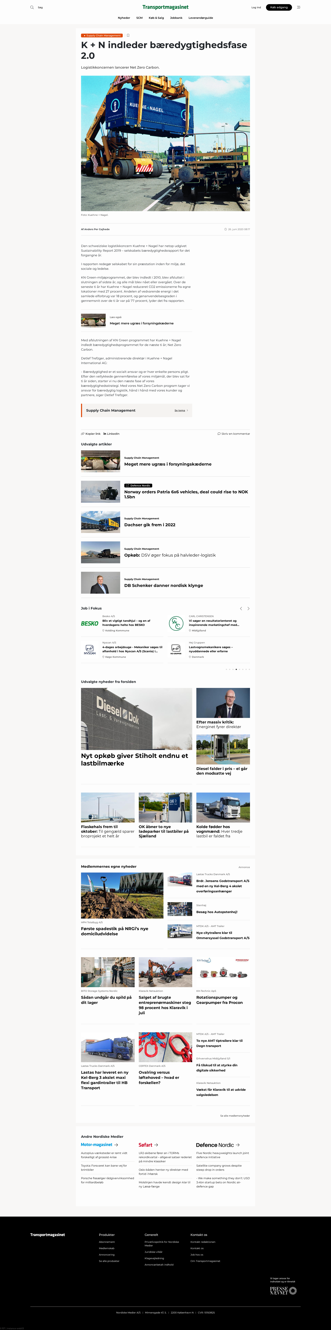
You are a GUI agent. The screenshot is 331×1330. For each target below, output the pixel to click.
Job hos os (196, 1254)
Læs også (116, 317)
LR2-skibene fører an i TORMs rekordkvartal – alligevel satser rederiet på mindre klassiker (165, 1157)
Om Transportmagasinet (205, 1261)
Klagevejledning (154, 1258)
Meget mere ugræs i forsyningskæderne (142, 323)
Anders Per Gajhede (97, 229)
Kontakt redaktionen (202, 1241)
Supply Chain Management (104, 35)
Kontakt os (197, 1248)
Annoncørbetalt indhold (159, 1264)
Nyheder (124, 17)
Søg (40, 7)
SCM (139, 17)
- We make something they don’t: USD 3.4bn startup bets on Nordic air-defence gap (223, 1182)
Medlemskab (106, 1248)
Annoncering (107, 1254)
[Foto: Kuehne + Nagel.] (165, 143)
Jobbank (176, 17)
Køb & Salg (156, 17)
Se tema (180, 410)
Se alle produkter (109, 1261)
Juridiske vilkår (154, 1251)
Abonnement (107, 1241)
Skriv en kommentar (236, 433)
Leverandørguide (201, 17)
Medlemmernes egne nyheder (109, 866)
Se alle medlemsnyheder (235, 1115)
